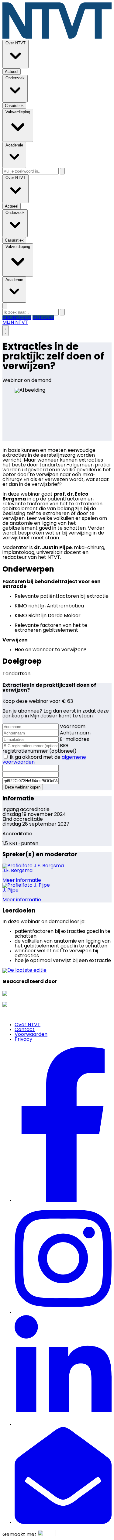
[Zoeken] (62, 171)
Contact (25, 1029)
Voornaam (72, 726)
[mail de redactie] (63, 1522)
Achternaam (75, 733)
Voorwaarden (31, 1034)
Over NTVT (27, 1025)
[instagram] (63, 1312)
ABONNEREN (16, 317)
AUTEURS (43, 317)
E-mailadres (74, 739)
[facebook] (63, 1200)
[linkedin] (63, 1424)
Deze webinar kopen (22, 787)
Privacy (23, 1039)
